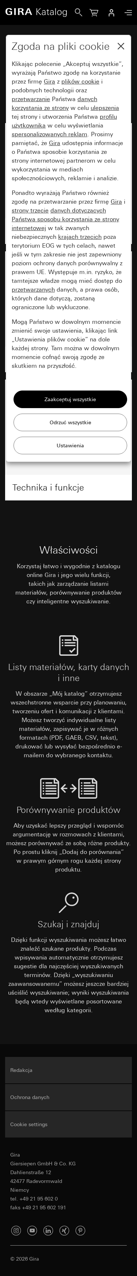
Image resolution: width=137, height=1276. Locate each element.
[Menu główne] (126, 12)
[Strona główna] (40, 12)
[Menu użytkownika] (111, 12)
